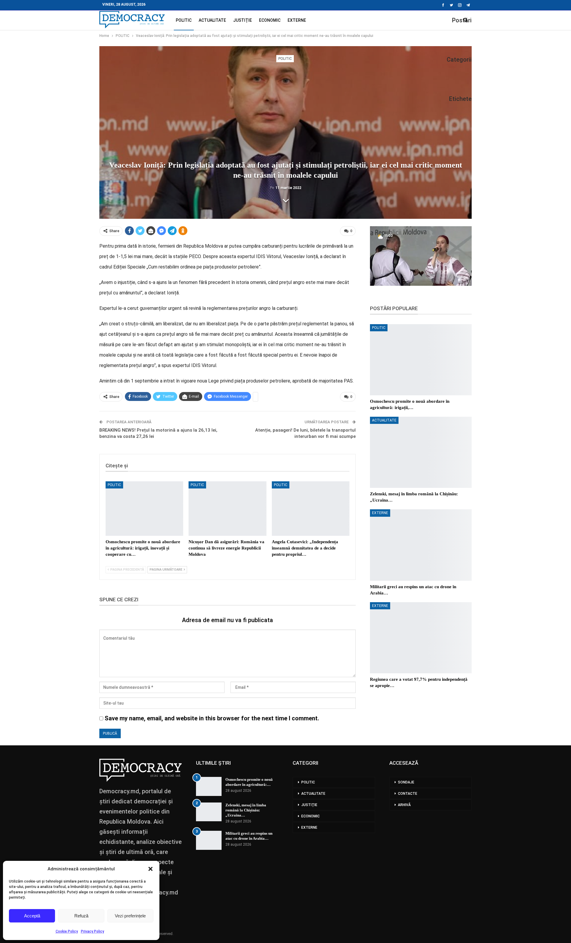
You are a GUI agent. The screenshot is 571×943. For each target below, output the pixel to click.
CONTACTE (407, 793)
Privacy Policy (92, 931)
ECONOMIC (269, 20)
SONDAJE (406, 782)
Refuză (81, 915)
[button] (150, 869)
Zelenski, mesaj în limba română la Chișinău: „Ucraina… (245, 810)
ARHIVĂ (404, 805)
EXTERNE (297, 20)
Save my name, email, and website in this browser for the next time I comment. (212, 718)
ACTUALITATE (212, 20)
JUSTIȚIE (242, 20)
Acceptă (32, 915)
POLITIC (184, 20)
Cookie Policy (67, 931)
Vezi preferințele (130, 915)
